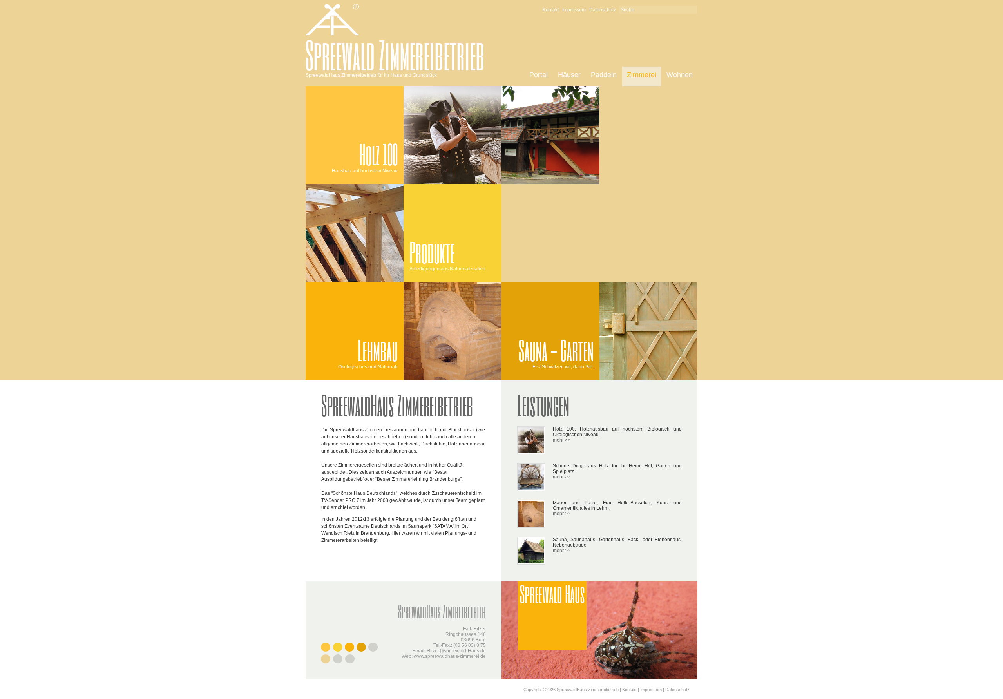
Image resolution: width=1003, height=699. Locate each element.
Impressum (574, 10)
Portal (538, 75)
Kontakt (551, 10)
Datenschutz (602, 10)
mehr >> (561, 440)
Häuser (569, 75)
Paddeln (604, 75)
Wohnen (679, 75)
